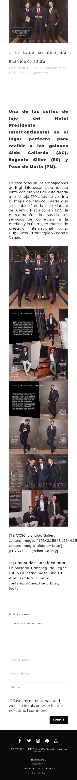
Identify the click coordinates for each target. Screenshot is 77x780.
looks (13, 588)
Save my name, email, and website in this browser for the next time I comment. (36, 706)
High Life (16, 73)
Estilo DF (17, 573)
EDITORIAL (38, 772)
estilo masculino (41, 573)
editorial (59, 562)
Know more (52, 68)
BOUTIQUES (38, 759)
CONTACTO (38, 763)
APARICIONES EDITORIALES (38, 768)
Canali (43, 562)
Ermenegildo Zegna (49, 568)
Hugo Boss (48, 583)
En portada (19, 568)
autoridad (27, 562)
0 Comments (38, 73)
